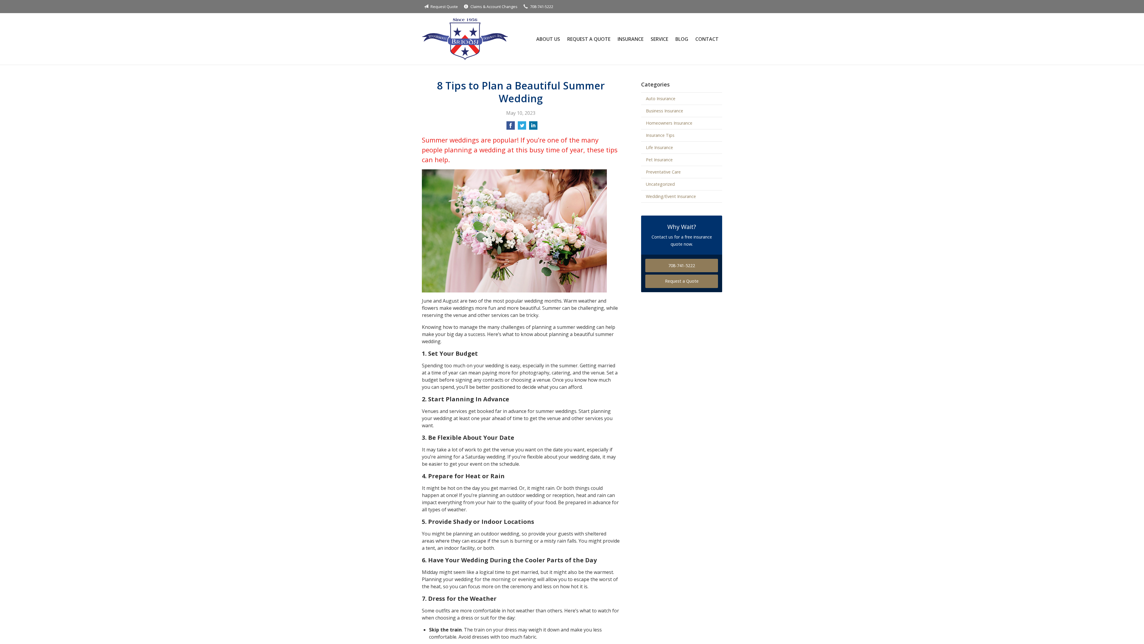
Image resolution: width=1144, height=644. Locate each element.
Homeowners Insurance (669, 123)
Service (659, 39)
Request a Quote (588, 39)
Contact (707, 39)
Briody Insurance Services (465, 39)
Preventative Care (663, 172)
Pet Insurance (659, 159)
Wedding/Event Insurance (671, 196)
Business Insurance (664, 111)
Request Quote (444, 6)
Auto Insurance (660, 98)
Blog (681, 39)
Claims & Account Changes (493, 6)
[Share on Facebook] (510, 127)
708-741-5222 (541, 6)
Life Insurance (659, 147)
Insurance (631, 39)
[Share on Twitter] (522, 127)
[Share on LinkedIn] (533, 127)
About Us (548, 39)
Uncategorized (660, 184)
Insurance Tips (660, 135)
